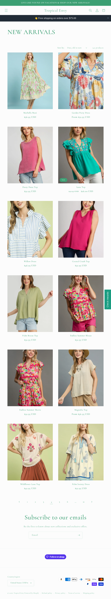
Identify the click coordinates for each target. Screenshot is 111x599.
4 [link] (51, 501)
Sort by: (60, 48)
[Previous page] (19, 502)
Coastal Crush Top (80, 261)
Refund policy (47, 593)
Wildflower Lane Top (30, 484)
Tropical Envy (19, 593)
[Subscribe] (79, 535)
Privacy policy (60, 593)
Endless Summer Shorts (30, 410)
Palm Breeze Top (30, 335)
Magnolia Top (80, 410)
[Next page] (91, 502)
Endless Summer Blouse (81, 335)
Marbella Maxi (30, 113)
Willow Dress (30, 261)
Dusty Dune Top (30, 187)
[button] (6, 10)
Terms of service (74, 593)
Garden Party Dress (81, 113)
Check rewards (108, 299)
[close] (108, 18)
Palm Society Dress (81, 484)
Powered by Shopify (31, 593)
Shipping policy (88, 593)
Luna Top (80, 187)
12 (83, 502)
